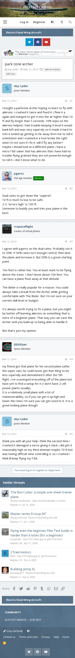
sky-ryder (13, 69)
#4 (71, 359)
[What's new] (62, 22)
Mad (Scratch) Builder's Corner (49, 500)
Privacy (46, 637)
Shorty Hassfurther (20, 500)
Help (56, 637)
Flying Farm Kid (18, 517)
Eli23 (12, 556)
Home (65, 637)
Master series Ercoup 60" (28, 514)
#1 (71, 101)
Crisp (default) (14, 631)
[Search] (70, 22)
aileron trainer (52, 69)
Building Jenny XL (22, 569)
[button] (5, 22)
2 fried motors (20, 552)
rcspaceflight (23, 226)
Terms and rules (28, 637)
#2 (71, 188)
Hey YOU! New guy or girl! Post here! (42, 539)
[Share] (66, 101)
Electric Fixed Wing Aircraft (42, 517)
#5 (71, 434)
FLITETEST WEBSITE (16, 620)
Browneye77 (17, 573)
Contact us (9, 637)
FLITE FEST (35, 620)
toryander (15, 539)
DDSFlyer (20, 344)
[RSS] (4, 643)
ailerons (10, 73)
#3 (71, 241)
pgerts (19, 173)
